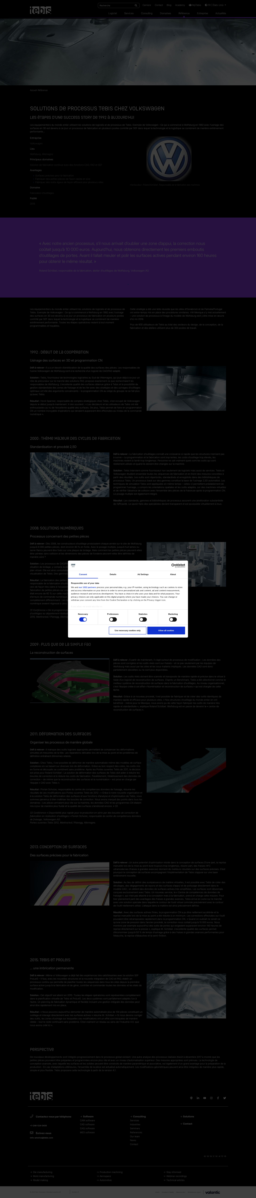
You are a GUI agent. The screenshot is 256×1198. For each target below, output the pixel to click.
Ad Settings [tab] (143, 574)
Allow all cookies (166, 630)
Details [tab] (113, 574)
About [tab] (173, 574)
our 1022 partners (87, 587)
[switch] (113, 619)
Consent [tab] (83, 574)
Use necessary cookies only (128, 630)
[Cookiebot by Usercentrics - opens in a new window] (173, 566)
